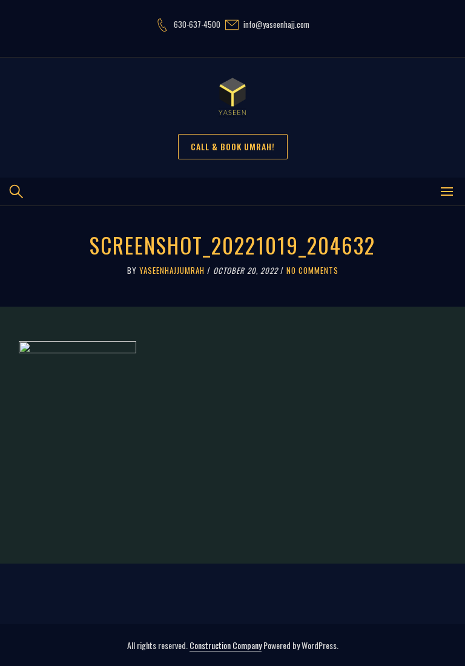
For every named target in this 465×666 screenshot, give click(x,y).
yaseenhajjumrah (172, 270)
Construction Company (226, 645)
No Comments (312, 270)
